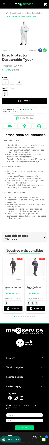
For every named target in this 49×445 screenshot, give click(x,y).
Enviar (25, 427)
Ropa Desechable (34, 13)
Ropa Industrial (16, 13)
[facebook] (40, 50)
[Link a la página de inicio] (6, 13)
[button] (5, 93)
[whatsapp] (45, 50)
